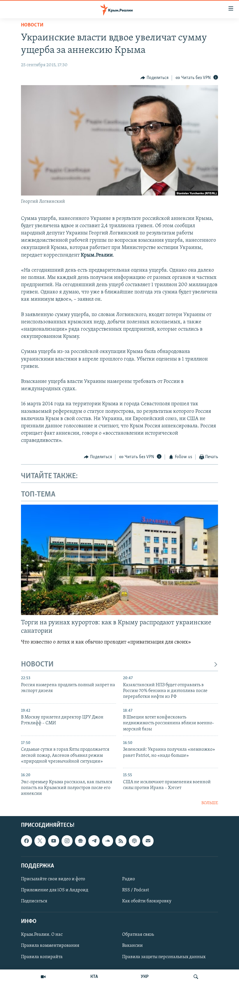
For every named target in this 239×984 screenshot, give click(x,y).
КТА (94, 976)
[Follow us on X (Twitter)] (39, 841)
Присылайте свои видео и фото (53, 879)
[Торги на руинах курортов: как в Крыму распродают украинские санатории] (119, 560)
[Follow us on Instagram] (67, 841)
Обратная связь (138, 935)
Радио (128, 879)
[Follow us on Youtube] (53, 841)
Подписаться (34, 901)
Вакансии (132, 946)
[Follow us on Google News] (80, 841)
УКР (145, 976)
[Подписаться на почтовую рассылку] (147, 841)
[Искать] (196, 976)
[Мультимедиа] (43, 976)
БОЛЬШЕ (209, 803)
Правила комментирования (50, 946)
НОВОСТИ (37, 664)
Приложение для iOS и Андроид (54, 890)
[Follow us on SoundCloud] (107, 841)
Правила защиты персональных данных (163, 957)
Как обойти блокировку (146, 901)
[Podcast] (134, 841)
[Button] (154, 78)
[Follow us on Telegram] (93, 841)
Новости (32, 25)
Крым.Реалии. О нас (42, 935)
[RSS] (120, 841)
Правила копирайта (42, 957)
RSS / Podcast (135, 890)
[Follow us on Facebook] (26, 841)
